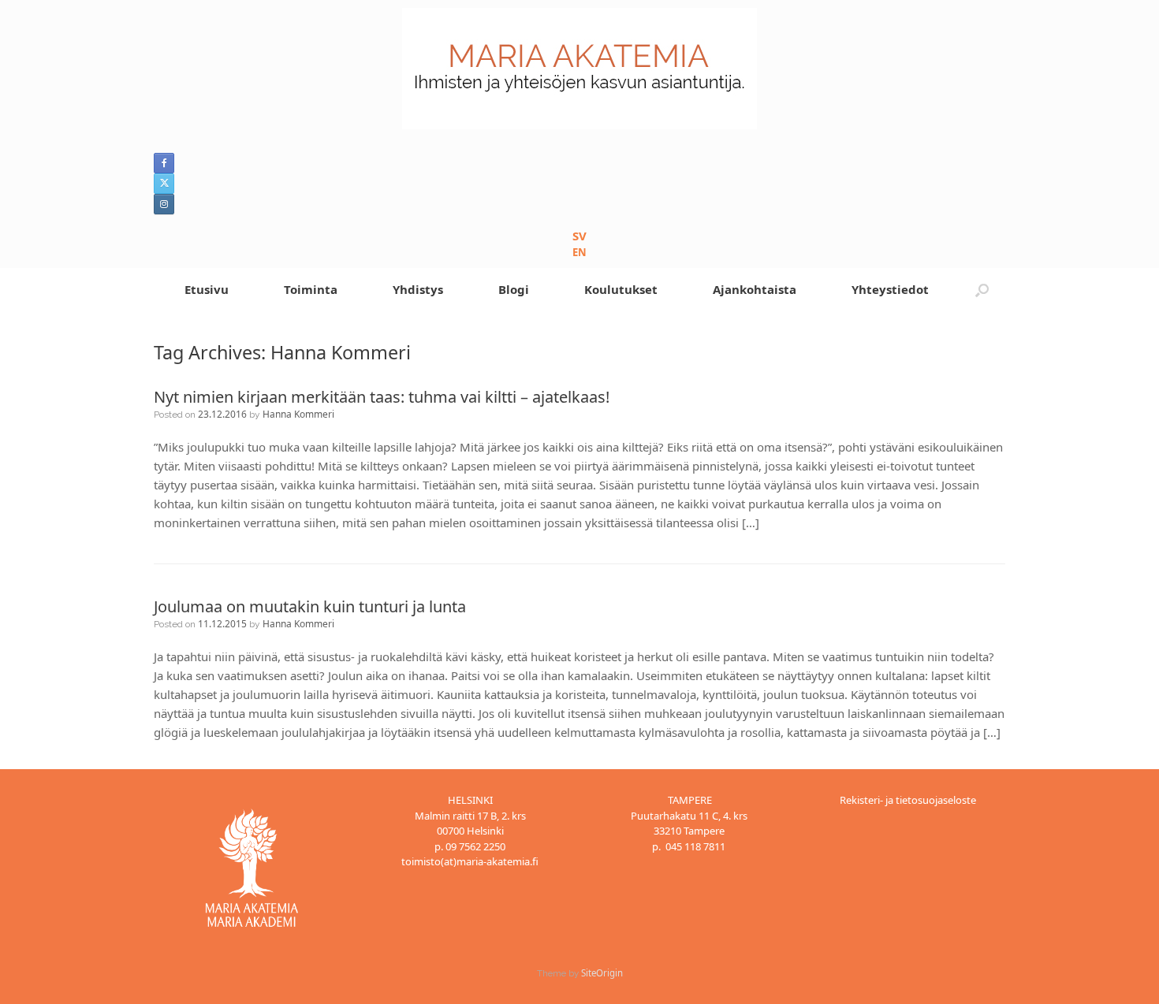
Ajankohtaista (754, 289)
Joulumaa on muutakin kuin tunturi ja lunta (310, 606)
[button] (982, 289)
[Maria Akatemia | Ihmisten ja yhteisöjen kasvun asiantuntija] (579, 68)
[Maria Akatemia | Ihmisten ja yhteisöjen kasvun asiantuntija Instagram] (164, 204)
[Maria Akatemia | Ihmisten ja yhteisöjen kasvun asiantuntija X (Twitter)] (164, 183)
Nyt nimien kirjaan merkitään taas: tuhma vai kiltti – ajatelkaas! (381, 396)
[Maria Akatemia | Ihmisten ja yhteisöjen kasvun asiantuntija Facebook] (164, 163)
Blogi (513, 289)
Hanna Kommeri (298, 414)
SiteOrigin (602, 973)
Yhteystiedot (890, 289)
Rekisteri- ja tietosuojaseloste (908, 800)
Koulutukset (621, 289)
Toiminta (310, 289)
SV (579, 236)
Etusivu (206, 289)
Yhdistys (418, 289)
